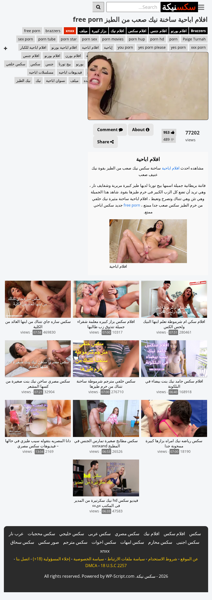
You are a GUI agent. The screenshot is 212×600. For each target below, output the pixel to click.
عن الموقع (189, 559)
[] (98, 7)
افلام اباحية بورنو (64, 47)
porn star (69, 39)
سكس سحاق (22, 542)
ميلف (83, 30)
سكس (195, 534)
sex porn (25, 39)
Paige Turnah (194, 39)
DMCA (91, 565)
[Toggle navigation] (203, 6)
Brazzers (198, 30)
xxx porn (198, 47)
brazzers (53, 30)
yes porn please (152, 47)
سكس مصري (127, 534)
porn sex (89, 39)
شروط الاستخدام (162, 559)
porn (173, 39)
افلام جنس (158, 30)
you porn (125, 47)
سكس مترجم (75, 542)
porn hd (157, 39)
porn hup (137, 39)
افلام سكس (137, 30)
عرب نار (16, 534)
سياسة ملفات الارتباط (126, 559)
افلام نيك (117, 30)
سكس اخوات (104, 542)
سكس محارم (160, 542)
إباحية (108, 47)
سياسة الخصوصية (88, 559)
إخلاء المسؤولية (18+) (51, 559)
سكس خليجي (71, 534)
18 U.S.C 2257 (114, 565)
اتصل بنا (22, 559)
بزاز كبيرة (99, 30)
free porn (32, 30)
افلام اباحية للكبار (33, 47)
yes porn (178, 47)
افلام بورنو (179, 30)
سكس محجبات (41, 534)
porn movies (113, 39)
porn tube (47, 39)
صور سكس (48, 542)
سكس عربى (99, 534)
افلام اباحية (90, 47)
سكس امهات (132, 542)
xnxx (70, 30)
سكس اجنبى (187, 542)
